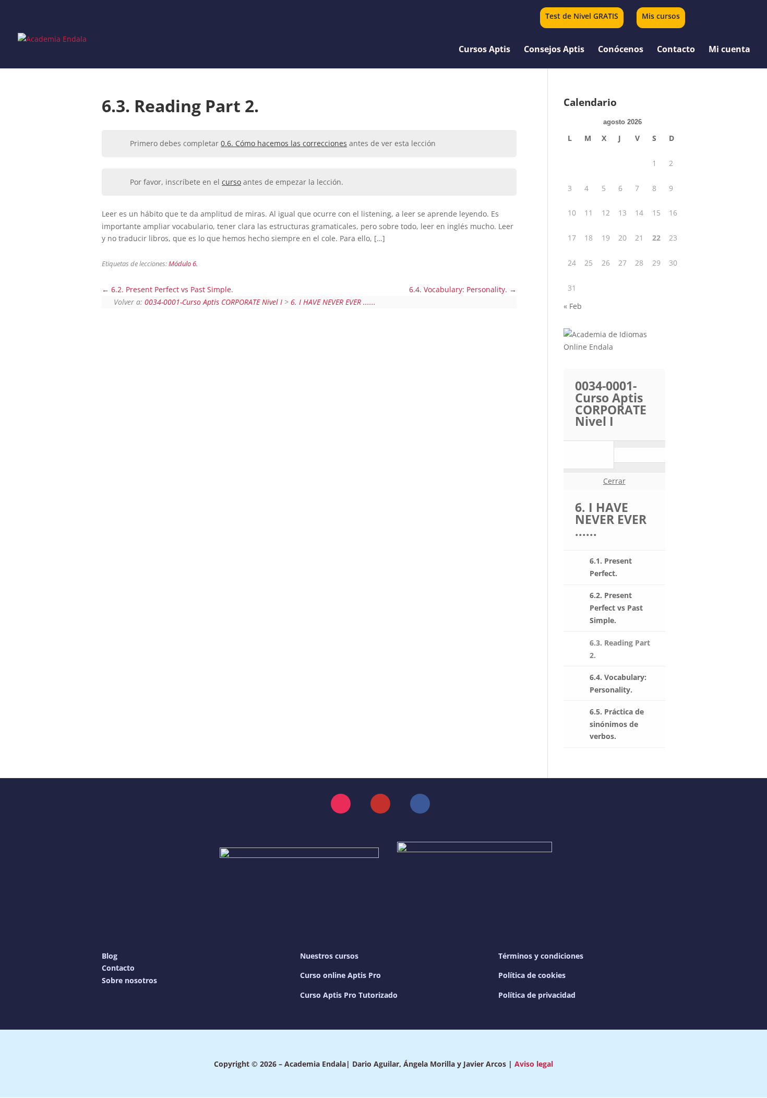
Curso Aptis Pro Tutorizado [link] (349, 995)
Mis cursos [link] (661, 17)
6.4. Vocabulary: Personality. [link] (459, 289)
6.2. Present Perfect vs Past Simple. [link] (171, 289)
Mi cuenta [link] (729, 50)
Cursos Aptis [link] (484, 50)
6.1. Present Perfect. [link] (611, 567)
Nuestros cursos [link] (329, 956)
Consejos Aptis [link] (554, 50)
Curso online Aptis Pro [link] (340, 975)
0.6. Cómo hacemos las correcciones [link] (284, 143)
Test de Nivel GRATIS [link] (581, 17)
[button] (341, 804)
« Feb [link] (573, 306)
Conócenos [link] (620, 50)
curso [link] (231, 182)
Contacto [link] (676, 50)
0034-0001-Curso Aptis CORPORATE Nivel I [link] (213, 302)
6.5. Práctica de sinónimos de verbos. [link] (617, 724)
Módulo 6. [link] (183, 263)
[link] (722, 16)
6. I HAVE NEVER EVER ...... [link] (333, 302)
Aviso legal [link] (533, 1064)
